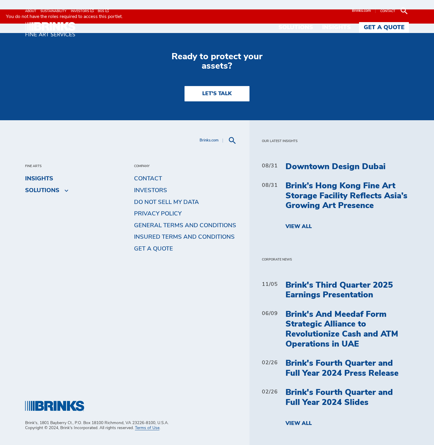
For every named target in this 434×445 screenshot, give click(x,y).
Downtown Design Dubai (335, 167)
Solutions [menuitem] (295, 27)
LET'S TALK (217, 93)
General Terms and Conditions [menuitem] (185, 225)
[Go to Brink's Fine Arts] (54, 30)
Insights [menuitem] (336, 27)
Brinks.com (361, 11)
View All (298, 226)
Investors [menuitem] (150, 190)
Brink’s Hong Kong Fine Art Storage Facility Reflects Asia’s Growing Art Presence (346, 196)
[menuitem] (32, 11)
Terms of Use (147, 428)
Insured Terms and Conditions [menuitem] (184, 237)
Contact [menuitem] (148, 179)
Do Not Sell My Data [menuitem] (166, 202)
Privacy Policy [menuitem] (158, 214)
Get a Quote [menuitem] (384, 27)
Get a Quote (153, 249)
